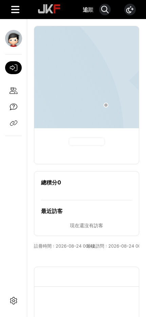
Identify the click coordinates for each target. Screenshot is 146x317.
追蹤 (88, 9)
